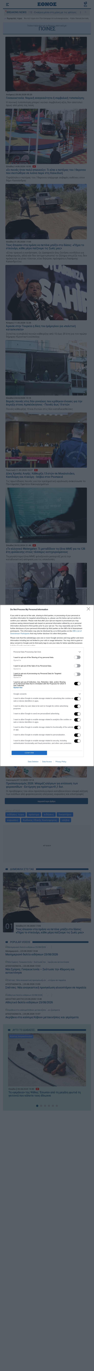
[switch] (77, 657)
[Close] (89, 609)
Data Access (47, 762)
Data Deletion (33, 762)
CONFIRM (29, 753)
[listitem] (47, 652)
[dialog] (47, 685)
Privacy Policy (61, 762)
